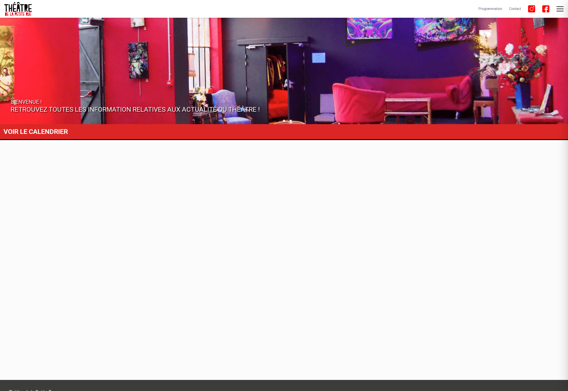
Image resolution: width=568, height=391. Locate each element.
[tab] (277, 120)
